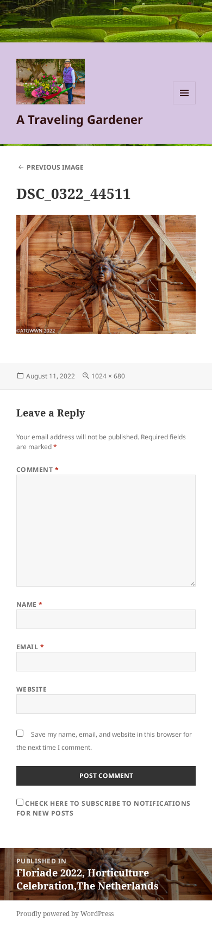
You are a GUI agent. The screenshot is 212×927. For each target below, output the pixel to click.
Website (31, 689)
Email (30, 646)
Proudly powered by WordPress (65, 913)
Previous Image (55, 167)
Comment (37, 469)
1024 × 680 (108, 376)
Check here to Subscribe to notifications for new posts (103, 808)
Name (29, 604)
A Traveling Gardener (79, 119)
